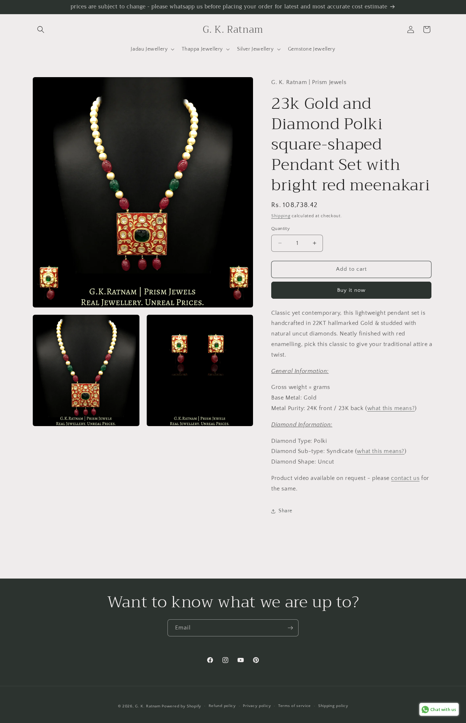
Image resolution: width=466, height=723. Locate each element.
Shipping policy (333, 706)
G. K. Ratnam (147, 706)
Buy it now (351, 290)
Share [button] (285, 511)
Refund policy (222, 706)
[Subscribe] (290, 627)
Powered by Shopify (181, 706)
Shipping (281, 216)
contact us (405, 478)
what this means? (391, 408)
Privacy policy (257, 706)
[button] (41, 29)
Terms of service (294, 706)
